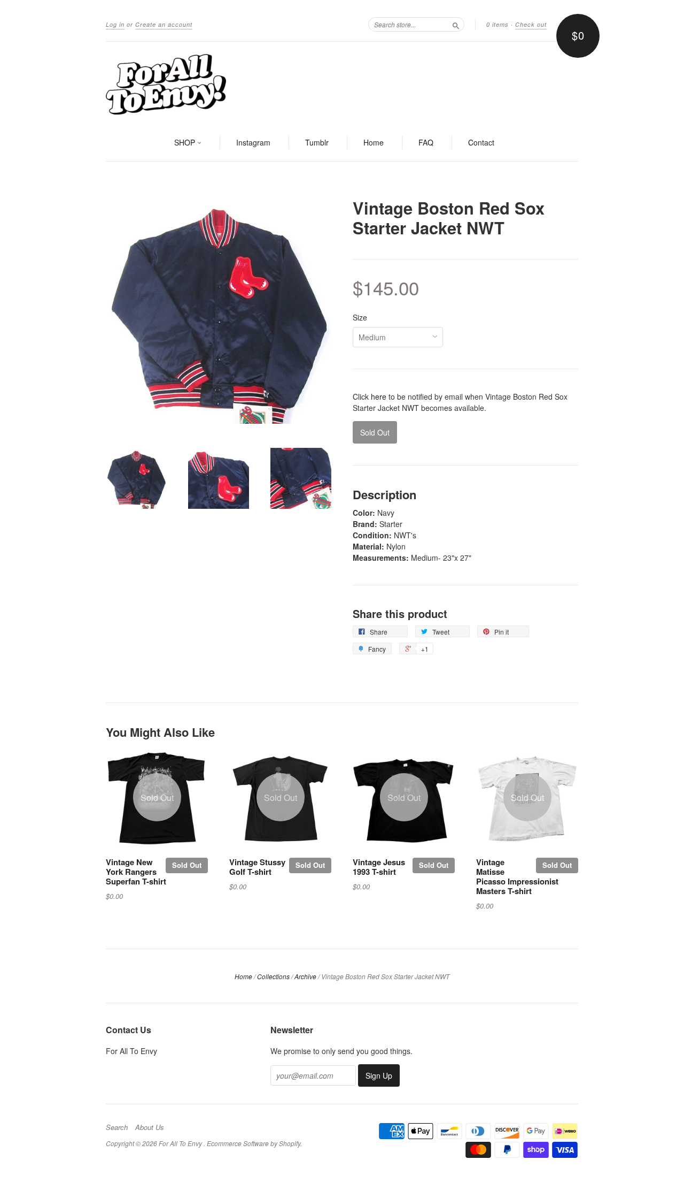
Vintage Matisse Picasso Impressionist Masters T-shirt (517, 876)
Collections (273, 976)
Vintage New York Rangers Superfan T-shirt (136, 871)
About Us (149, 1127)
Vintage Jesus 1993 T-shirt (379, 866)
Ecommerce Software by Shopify (253, 1143)
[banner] (342, 83)
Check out (531, 24)
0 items (497, 24)
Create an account (163, 24)
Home (373, 142)
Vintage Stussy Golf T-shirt (257, 866)
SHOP (185, 142)
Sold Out (186, 865)
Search (117, 1127)
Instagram (253, 142)
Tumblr (317, 142)
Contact (481, 142)
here (378, 396)
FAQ (425, 142)
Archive (305, 976)
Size (360, 317)
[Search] (456, 24)
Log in (115, 24)
